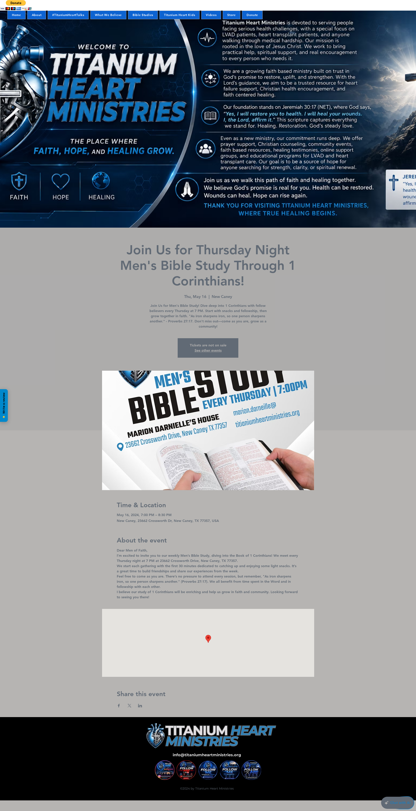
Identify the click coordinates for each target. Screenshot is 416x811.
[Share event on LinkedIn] (140, 705)
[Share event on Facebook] (119, 705)
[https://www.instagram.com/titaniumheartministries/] (164, 770)
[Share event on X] (129, 705)
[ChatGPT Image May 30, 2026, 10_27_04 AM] (251, 770)
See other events (208, 350)
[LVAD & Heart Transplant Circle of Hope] (229, 770)
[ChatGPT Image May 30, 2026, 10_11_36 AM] (186, 770)
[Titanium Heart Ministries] (208, 770)
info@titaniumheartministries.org (207, 755)
